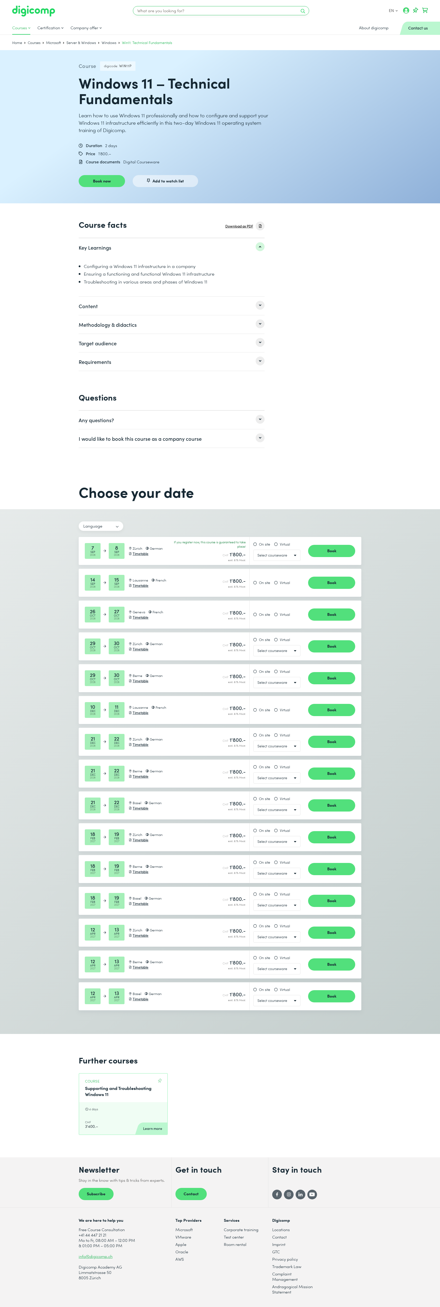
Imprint (278, 1244)
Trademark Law (286, 1266)
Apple (180, 1244)
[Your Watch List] (415, 10)
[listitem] (172, 247)
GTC (276, 1251)
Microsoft (53, 42)
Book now (102, 180)
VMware (183, 1237)
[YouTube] (312, 1194)
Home (17, 42)
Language (92, 526)
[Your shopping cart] (425, 10)
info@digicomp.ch (96, 1256)
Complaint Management (285, 1276)
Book (331, 550)
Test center (234, 1237)
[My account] (406, 12)
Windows (109, 42)
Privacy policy (285, 1259)
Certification (48, 27)
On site (264, 544)
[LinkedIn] (300, 1194)
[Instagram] (289, 1194)
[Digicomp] (33, 11)
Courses (19, 27)
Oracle (181, 1251)
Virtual (285, 544)
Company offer (84, 27)
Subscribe (96, 1193)
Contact (191, 1193)
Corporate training (241, 1229)
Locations (281, 1229)
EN (392, 10)
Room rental (235, 1244)
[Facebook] (277, 1194)
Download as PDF (239, 226)
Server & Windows (81, 42)
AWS (179, 1259)
